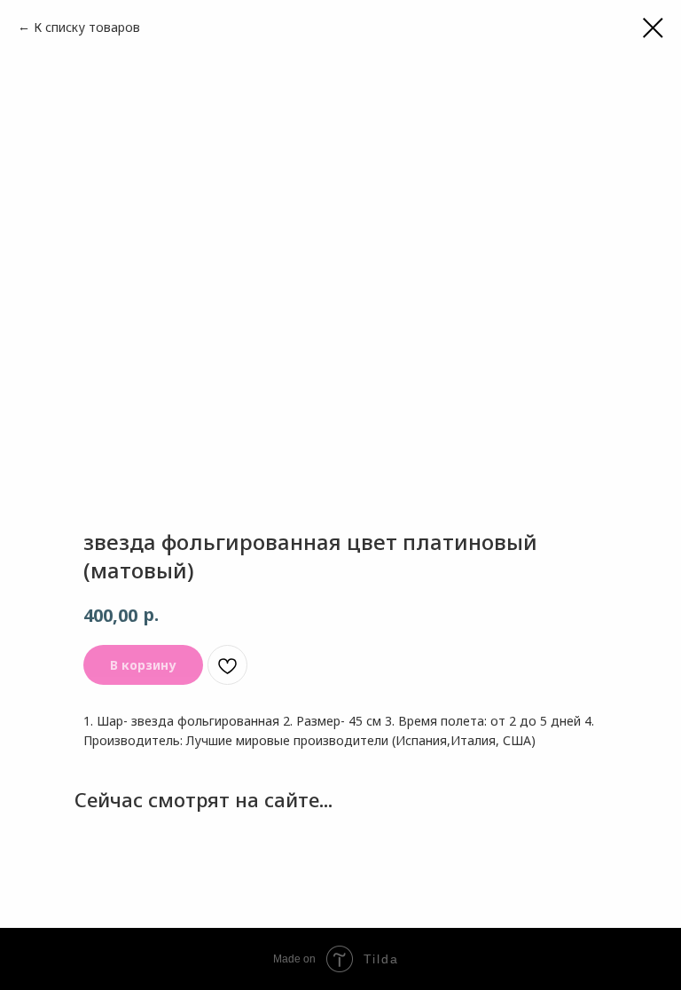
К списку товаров (87, 27)
